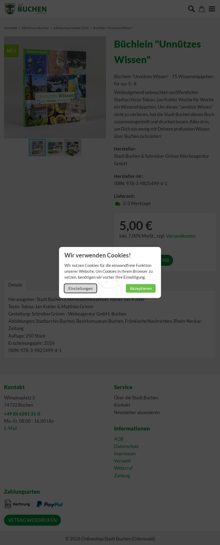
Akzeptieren (141, 288)
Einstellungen (80, 288)
